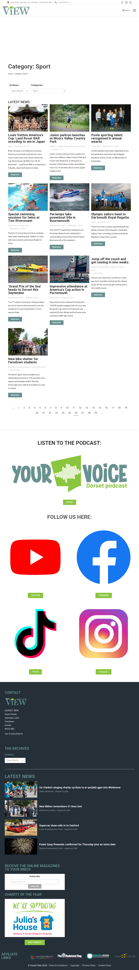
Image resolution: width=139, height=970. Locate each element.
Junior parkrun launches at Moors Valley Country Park (67, 138)
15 (100, 407)
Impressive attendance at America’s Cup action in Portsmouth (68, 289)
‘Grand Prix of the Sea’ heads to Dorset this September (24, 289)
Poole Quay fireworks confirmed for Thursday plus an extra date (77, 844)
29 (95, 413)
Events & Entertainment (100, 267)
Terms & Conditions (58, 965)
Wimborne (49, 791)
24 (63, 413)
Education (27, 367)
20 (37, 413)
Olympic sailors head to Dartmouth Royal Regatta (110, 216)
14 (93, 407)
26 (76, 413)
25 (69, 413)
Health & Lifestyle (56, 146)
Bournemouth (55, 225)
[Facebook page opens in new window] (122, 2)
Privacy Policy (89, 965)
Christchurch (13, 225)
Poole (93, 146)
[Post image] (28, 118)
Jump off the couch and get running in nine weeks (110, 261)
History (52, 810)
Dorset (21, 225)
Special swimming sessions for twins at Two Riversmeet (23, 217)
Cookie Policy (104, 965)
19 (126, 407)
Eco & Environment (15, 367)
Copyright (74, 965)
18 (119, 407)
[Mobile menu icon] (134, 10)
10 (67, 407)
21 (43, 413)
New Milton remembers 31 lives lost (60, 806)
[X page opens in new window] (130, 2)
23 (56, 413)
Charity (42, 791)
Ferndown (36, 367)
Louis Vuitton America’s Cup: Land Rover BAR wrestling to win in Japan (26, 138)
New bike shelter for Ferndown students (23, 361)
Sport (10, 146)
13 (87, 407)
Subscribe (34, 876)
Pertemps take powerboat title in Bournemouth (62, 217)
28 (89, 413)
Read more (15, 175)
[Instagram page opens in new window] (126, 2)
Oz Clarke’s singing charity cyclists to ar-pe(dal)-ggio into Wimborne (80, 787)
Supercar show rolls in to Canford (59, 825)
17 (113, 407)
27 (82, 413)
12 (80, 407)
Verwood (82, 146)
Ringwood (68, 146)
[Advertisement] (69, 36)
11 (73, 407)
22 (50, 413)
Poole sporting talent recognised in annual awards (106, 138)
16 (106, 407)
